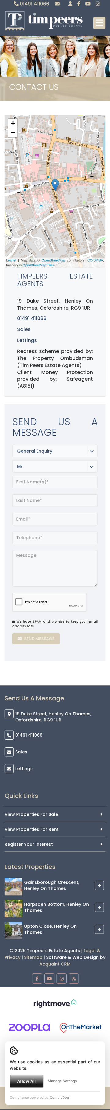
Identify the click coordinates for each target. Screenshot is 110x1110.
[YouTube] (88, 3)
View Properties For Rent (32, 829)
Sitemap (33, 957)
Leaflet (11, 260)
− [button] (13, 132)
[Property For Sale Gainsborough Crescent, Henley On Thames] (13, 886)
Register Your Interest (29, 844)
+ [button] (13, 123)
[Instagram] (98, 3)
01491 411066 (34, 3)
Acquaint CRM (55, 964)
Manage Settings (62, 1081)
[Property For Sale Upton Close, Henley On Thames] (13, 930)
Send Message (38, 639)
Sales (21, 752)
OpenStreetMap (53, 260)
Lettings (27, 340)
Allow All (26, 1081)
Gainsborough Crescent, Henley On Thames (51, 885)
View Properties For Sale (31, 814)
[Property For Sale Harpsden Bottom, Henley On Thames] (13, 908)
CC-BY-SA (95, 260)
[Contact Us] (70, 3)
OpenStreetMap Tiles (38, 264)
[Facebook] (78, 3)
